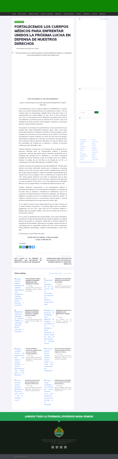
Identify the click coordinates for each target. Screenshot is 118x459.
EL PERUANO (83, 146)
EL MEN (93, 146)
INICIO (14, 14)
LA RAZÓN (82, 157)
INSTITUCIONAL (22, 14)
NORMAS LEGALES (34, 14)
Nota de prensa (19, 22)
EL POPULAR (95, 141)
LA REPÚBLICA (83, 141)
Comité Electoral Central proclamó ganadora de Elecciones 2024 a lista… (32, 381)
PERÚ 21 (82, 145)
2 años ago (30, 355)
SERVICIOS (102, 14)
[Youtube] (61, 447)
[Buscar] (96, 112)
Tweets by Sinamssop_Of (86, 162)
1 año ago (29, 285)
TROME (93, 139)
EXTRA (93, 143)
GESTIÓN (82, 150)
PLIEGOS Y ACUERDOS (47, 14)
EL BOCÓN (94, 157)
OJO (81, 152)
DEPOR (93, 155)
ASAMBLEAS (86, 14)
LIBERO (93, 154)
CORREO (82, 143)
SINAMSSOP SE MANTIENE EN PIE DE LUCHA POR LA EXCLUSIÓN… (63, 280)
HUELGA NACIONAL (69, 14)
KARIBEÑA (94, 148)
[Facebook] (52, 447)
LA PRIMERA (83, 154)
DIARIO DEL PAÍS (84, 155)
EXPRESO (82, 148)
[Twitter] (57, 447)
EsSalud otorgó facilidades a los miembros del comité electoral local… (63, 381)
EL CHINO (94, 145)
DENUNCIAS (58, 14)
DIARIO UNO (95, 150)
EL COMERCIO (83, 139)
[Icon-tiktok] (65, 447)
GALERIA (78, 14)
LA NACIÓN (94, 152)
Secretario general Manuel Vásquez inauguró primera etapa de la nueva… (63, 350)
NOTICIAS (94, 14)
